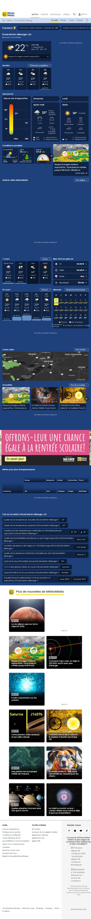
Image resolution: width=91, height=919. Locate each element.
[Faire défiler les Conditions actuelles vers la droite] (51, 156)
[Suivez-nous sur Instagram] (75, 831)
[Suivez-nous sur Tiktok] (87, 831)
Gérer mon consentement (13, 844)
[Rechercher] (74, 14)
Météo (9, 20)
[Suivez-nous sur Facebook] (69, 831)
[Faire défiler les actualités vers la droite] (86, 398)
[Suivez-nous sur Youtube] (81, 831)
